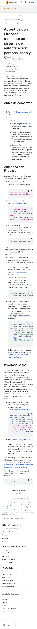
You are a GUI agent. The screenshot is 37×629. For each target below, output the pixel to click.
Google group (6, 577)
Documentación (9, 8)
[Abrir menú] (3, 2)
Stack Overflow (6, 574)
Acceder (32, 2)
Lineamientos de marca (9, 583)
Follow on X (5, 556)
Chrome (4, 602)
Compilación (25, 16)
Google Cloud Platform (9, 608)
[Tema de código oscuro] (28, 191)
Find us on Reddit (7, 553)
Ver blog (4, 550)
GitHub (4, 541)
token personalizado (17, 272)
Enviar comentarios (12, 24)
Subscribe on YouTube (8, 559)
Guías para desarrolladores (10, 529)
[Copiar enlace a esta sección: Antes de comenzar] (6, 107)
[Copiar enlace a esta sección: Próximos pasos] (28, 365)
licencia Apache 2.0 (14, 509)
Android (4, 599)
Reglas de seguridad (20, 440)
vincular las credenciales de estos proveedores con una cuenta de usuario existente (18, 464)
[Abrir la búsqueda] (22, 2)
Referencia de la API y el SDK (10, 532)
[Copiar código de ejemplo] (31, 191)
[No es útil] (21, 19)
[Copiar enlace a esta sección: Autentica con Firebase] (18, 171)
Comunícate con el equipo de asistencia (14, 571)
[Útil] (18, 19)
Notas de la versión (7, 580)
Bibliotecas (5, 538)
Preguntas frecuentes (8, 586)
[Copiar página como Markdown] (19, 57)
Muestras (4, 535)
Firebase (6, 16)
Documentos (15, 16)
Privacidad (14, 620)
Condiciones (5, 620)
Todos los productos (8, 612)
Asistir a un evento (7, 562)
